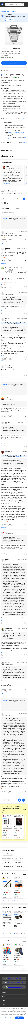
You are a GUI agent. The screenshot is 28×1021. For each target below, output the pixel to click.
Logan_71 (24, 142)
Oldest (17, 208)
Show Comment (22, 272)
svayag (7, 231)
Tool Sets (6, 862)
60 (16, 933)
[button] (7, 49)
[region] (14, 1014)
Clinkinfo (7, 713)
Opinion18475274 (10, 267)
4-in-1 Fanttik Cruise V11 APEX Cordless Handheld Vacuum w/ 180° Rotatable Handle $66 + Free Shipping (18, 827)
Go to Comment (7, 183)
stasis (6, 532)
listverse (7, 662)
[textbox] (12, 199)
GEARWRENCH (8, 866)
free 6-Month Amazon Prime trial (16, 132)
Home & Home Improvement (9, 858)
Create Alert (10, 19)
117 (4, 900)
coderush (7, 422)
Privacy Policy (14, 1013)
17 (4, 48)
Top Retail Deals (18, 8)
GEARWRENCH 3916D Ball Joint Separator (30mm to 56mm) (7, 923)
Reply (10, 240)
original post (16, 124)
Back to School (8, 8)
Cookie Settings (9, 1017)
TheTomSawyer (9, 366)
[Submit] (3, 212)
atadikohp (7, 278)
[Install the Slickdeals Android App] (14, 982)
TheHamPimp (8, 628)
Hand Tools (17, 862)
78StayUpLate (10, 166)
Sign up (5, 218)
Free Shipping (8, 854)
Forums (8, 11)
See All (24, 809)
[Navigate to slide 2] (14, 43)
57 (16, 900)
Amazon (3, 74)
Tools (21, 858)
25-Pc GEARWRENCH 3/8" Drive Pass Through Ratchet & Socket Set (18, 923)
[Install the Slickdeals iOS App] (14, 987)
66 (4, 837)
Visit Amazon (14, 63)
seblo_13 (7, 559)
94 (4, 933)
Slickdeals (3, 11)
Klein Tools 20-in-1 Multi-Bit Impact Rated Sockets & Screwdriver (6, 889)
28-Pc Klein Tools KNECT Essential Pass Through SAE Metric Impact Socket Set (18, 889)
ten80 (6, 398)
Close (19, 1017)
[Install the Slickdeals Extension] (14, 978)
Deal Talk (14, 11)
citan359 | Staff (23, 118)
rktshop (7, 318)
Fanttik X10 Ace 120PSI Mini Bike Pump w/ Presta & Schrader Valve (7, 827)
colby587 (7, 248)
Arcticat (7, 292)
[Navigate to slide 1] (13, 43)
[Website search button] (22, 4)
